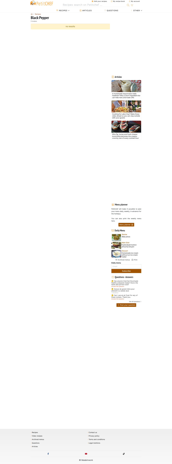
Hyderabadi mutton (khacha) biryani (129, 246)
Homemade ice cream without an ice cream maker (130, 255)
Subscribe (126, 271)
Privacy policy (94, 436)
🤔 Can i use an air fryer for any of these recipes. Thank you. (124, 296)
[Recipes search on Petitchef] (128, 5)
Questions (112, 10)
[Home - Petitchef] (32, 14)
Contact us (93, 432)
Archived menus (123, 260)
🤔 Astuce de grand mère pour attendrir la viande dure (123, 290)
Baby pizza (126, 237)
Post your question (127, 305)
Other (136, 10)
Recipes (63, 10)
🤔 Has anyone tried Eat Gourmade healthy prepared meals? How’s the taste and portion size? (124, 283)
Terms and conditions (97, 439)
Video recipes (37, 436)
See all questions (134, 301)
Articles (87, 10)
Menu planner (125, 225)
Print (135, 260)
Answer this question (117, 286)
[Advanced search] (132, 5)
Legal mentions (94, 443)
